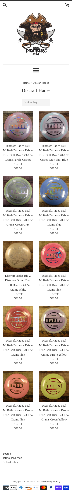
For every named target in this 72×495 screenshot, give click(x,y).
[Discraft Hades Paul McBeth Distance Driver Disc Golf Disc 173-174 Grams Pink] (18, 386)
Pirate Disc (35, 481)
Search (7, 453)
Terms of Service (12, 457)
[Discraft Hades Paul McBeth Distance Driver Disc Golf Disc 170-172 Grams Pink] (54, 256)
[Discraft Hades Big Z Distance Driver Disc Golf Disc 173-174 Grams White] (18, 256)
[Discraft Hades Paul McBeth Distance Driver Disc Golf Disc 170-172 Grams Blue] (54, 191)
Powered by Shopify (50, 481)
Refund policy (10, 462)
